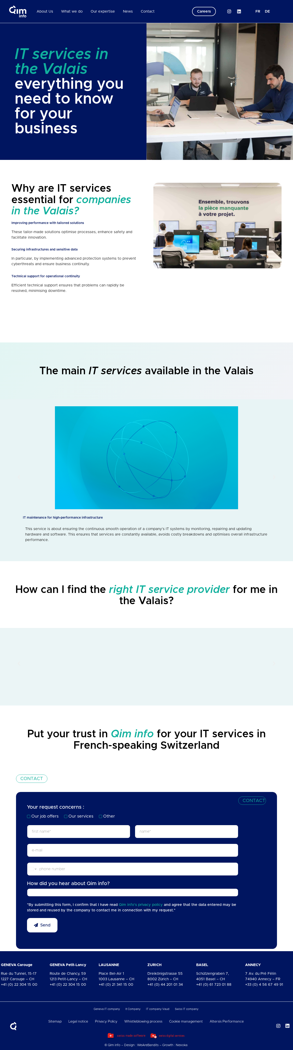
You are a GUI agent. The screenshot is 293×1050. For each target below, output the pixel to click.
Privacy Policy (106, 1021)
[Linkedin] (239, 11)
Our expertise (103, 11)
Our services (80, 816)
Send (45, 925)
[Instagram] (229, 11)
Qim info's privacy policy (141, 905)
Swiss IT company (186, 1009)
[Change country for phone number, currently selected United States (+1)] (32, 869)
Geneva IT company (107, 1009)
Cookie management (186, 1021)
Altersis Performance (227, 1021)
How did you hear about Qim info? (68, 883)
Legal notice (78, 1021)
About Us (45, 11)
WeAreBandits (148, 1045)
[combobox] (132, 892)
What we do (72, 11)
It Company (133, 1009)
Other (109, 816)
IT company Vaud (157, 1009)
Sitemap (55, 1021)
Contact (148, 11)
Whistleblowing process (143, 1021)
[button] (19, 477)
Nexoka (181, 1045)
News (128, 11)
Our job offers (45, 816)
